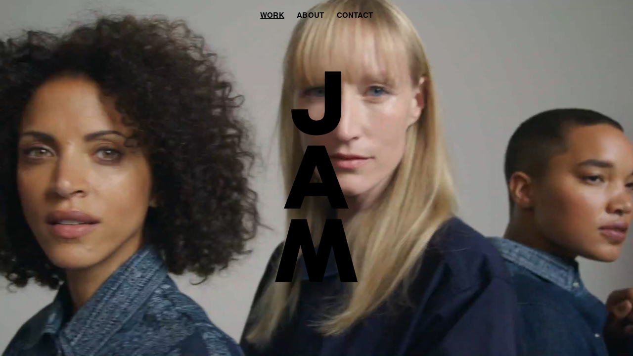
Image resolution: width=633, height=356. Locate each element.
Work (272, 14)
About (310, 14)
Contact (355, 14)
